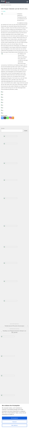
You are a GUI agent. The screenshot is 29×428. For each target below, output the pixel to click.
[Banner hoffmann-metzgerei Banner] (10, 143)
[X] (5, 118)
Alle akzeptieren (14, 418)
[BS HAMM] (8, 356)
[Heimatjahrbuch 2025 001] (8, 395)
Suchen (2, 128)
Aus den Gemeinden (6, 5)
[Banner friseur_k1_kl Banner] (10, 301)
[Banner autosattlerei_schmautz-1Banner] (10, 163)
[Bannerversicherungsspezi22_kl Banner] (10, 226)
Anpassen (14, 421)
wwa (4, 11)
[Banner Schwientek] (10, 198)
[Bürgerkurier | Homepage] (7, 2)
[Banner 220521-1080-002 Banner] (10, 263)
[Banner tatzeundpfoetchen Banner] (10, 180)
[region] (14, 416)
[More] (13, 118)
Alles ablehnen (14, 425)
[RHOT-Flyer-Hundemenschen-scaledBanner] (8, 375)
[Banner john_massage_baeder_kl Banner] (10, 136)
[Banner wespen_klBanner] (10, 247)
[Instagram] (10, 118)
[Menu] (27, 1)
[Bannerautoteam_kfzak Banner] (10, 281)
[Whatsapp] (7, 118)
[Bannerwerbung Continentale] (8, 336)
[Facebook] (2, 118)
